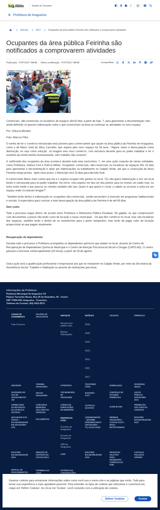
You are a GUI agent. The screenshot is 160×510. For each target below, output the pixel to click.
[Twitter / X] (128, 62)
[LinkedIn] (134, 62)
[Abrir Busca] (151, 5)
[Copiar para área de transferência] (151, 62)
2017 (38, 30)
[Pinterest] (140, 62)
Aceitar (142, 498)
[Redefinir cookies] (125, 5)
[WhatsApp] (117, 62)
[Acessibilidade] (120, 5)
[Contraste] (115, 5)
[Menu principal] (9, 15)
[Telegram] (145, 62)
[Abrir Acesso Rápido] (130, 5)
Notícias (24, 30)
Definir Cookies (114, 498)
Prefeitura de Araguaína (29, 15)
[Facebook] (123, 62)
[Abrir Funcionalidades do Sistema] (145, 5)
